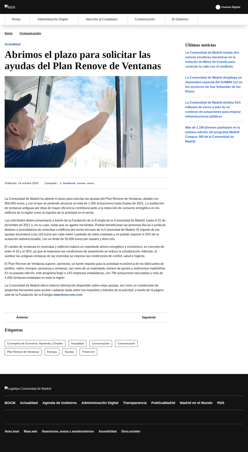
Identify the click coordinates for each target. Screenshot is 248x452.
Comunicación (30, 33)
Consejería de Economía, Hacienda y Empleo (35, 343)
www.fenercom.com (67, 294)
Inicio (9, 33)
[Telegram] (103, 417)
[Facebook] (10, 417)
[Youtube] (45, 417)
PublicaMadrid (163, 403)
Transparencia (135, 403)
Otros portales (130, 431)
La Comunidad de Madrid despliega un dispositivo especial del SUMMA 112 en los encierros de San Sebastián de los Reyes (213, 84)
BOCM (10, 403)
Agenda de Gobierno (59, 403)
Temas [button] (16, 19)
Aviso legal (12, 431)
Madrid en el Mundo (196, 403)
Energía (52, 351)
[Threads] (114, 417)
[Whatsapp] (68, 417)
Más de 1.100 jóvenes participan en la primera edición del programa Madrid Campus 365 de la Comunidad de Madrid (212, 134)
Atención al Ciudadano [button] (101, 19)
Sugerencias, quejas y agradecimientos (68, 431)
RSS (220, 403)
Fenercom (88, 351)
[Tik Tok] (79, 417)
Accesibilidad (108, 431)
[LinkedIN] (56, 417)
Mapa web (30, 431)
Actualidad (13, 44)
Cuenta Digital (230, 7)
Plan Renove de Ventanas (23, 351)
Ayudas (69, 351)
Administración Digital (99, 403)
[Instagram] (21, 417)
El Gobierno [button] (180, 19)
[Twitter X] (33, 417)
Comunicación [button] (145, 19)
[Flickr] (91, 417)
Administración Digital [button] (53, 19)
